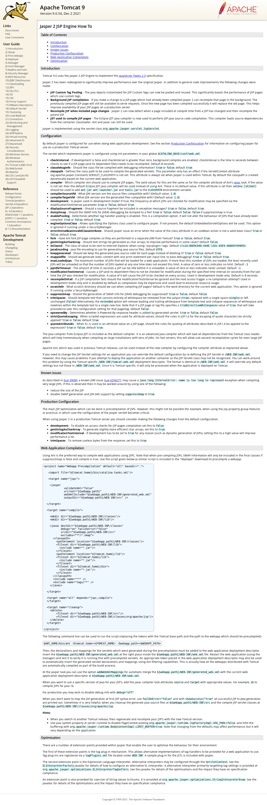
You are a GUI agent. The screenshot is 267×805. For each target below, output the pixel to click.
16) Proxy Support (15, 101)
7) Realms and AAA (16, 69)
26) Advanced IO (14, 140)
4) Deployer (12, 59)
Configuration (13, 197)
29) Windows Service (17, 154)
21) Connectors (14, 119)
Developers (11, 255)
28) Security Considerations (14, 149)
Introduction (58, 42)
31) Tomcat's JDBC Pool (18, 165)
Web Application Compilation (69, 57)
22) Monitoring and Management (16, 124)
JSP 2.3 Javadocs (14, 207)
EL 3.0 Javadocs (14, 211)
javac (237, 182)
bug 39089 (70, 380)
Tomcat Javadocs (15, 200)
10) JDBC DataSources (17, 80)
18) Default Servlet (15, 108)
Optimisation (58, 61)
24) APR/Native (14, 133)
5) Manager (11, 62)
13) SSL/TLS (12, 91)
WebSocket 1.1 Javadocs (19, 214)
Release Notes (13, 193)
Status (9, 251)
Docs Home (12, 30)
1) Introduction (14, 48)
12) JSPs (9, 87)
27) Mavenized (13, 143)
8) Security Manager (16, 73)
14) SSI (9, 94)
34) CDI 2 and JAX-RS (17, 175)
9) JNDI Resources (15, 77)
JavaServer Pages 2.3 (132, 76)
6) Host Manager (15, 66)
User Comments (14, 37)
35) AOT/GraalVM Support (15, 180)
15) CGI (9, 98)
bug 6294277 (112, 380)
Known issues (59, 49)
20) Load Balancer (15, 115)
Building (10, 244)
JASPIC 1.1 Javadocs (16, 218)
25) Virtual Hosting (16, 136)
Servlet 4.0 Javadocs (16, 204)
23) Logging (12, 129)
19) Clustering (13, 112)
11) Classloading (14, 84)
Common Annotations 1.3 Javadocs (18, 223)
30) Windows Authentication (14, 159)
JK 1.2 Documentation (17, 228)
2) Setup (10, 52)
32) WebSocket (13, 168)
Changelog (11, 247)
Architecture (12, 258)
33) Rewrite (11, 172)
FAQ (7, 34)
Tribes (8, 262)
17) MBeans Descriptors (19, 105)
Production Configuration (66, 53)
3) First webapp (14, 55)
